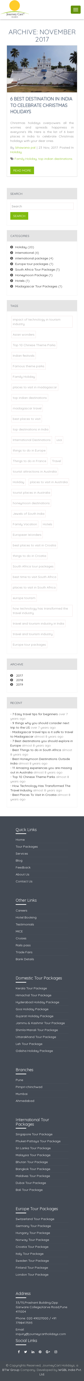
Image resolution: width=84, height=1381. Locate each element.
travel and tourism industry (33, 634)
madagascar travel (27, 408)
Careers (21, 910)
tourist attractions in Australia (35, 471)
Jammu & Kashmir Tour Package (40, 1023)
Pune (19, 1080)
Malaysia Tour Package (33, 1155)
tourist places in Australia (31, 493)
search (19, 216)
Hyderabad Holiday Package (37, 1002)
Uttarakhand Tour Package (36, 1037)
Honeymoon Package (31, 275)
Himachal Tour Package (33, 995)
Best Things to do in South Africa (37, 750)
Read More (22, 170)
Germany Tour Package (33, 1226)
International (24, 253)
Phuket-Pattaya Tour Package (38, 1141)
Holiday (16, 152)
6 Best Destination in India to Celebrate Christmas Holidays (41, 105)
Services (22, 853)
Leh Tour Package (29, 1044)
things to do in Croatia (29, 556)
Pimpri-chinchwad (29, 1087)
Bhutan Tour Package (32, 1162)
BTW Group (10, 1370)
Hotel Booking (26, 917)
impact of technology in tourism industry (36, 321)
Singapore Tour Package (34, 1134)
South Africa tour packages (33, 566)
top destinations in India (30, 429)
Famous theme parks (28, 366)
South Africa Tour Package (35, 269)
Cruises (21, 938)
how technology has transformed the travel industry (40, 610)
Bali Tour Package (29, 1190)
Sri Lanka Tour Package (33, 1148)
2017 (19, 675)
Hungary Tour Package (33, 1233)
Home (20, 840)
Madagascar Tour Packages (36, 286)
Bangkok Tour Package (33, 1169)
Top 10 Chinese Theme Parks (34, 345)
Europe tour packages (31, 264)
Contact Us (24, 881)
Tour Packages (27, 847)
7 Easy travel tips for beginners (35, 714)
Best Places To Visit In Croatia (34, 795)
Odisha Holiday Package (34, 1051)
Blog (19, 860)
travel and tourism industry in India (38, 623)
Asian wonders (23, 334)
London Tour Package (32, 1274)
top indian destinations (55, 159)
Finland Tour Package (32, 1268)
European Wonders (27, 535)
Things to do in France (29, 461)
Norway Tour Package (32, 1240)
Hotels (20, 281)
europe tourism (24, 598)
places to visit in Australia (49, 482)
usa (59, 440)
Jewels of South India (28, 514)
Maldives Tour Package (33, 1176)
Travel (56, 461)
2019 (19, 684)
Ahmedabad (25, 1101)
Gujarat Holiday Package (34, 1016)
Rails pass (23, 945)
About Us (22, 874)
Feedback (23, 867)
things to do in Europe (29, 450)
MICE (19, 931)
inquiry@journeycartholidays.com (41, 1334)
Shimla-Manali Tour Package (37, 1030)
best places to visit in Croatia (34, 545)
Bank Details (25, 959)
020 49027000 (37, 1318)
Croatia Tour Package (32, 1247)
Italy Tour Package (29, 1254)
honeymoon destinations (31, 503)
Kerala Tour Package (31, 988)
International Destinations (32, 440)
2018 (19, 680)
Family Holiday (26, 159)
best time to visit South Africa (34, 577)
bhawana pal (25, 147)
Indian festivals (23, 356)
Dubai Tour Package (31, 1183)
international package (31, 258)
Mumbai (22, 1094)
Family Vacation (25, 524)
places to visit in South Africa (34, 587)
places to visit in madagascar (35, 387)
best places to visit (27, 419)
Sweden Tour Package (32, 1261)
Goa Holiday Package (32, 1009)
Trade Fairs (24, 952)
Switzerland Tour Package (35, 1219)
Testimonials (25, 924)
